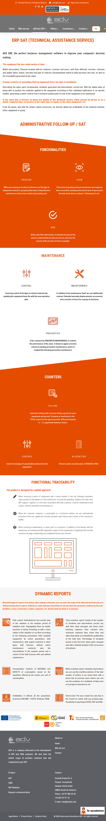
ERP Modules (14, 787)
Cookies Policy (40, 816)
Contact (82, 28)
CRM (10, 783)
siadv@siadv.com (58, 3)
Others (53, 28)
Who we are (23, 28)
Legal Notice (13, 816)
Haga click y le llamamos (80, 3)
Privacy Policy (26, 816)
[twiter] (39, 6)
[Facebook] (35, 6)
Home (11, 28)
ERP (10, 778)
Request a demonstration (19, 792)
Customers (68, 28)
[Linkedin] (42, 6)
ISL (96, 28)
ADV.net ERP (39, 28)
